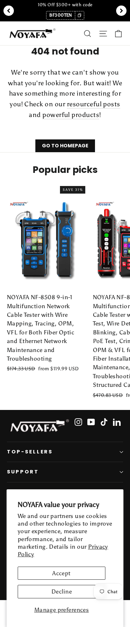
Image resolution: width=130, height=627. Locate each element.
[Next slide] (121, 11)
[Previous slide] (8, 11)
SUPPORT (23, 471)
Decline (61, 591)
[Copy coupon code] (79, 15)
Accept (61, 573)
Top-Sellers (30, 451)
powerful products (70, 115)
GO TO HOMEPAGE (65, 145)
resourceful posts (93, 104)
